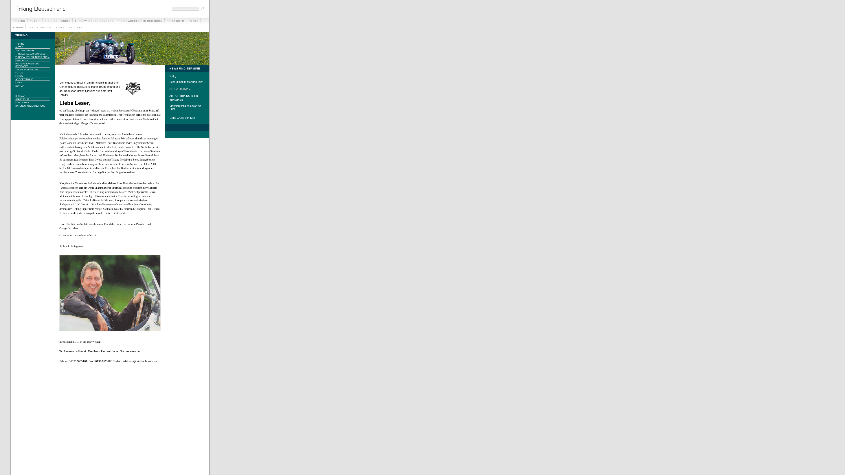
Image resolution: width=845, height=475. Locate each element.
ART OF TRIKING (40, 27)
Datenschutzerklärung (30, 106)
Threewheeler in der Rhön (140, 21)
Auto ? (35, 21)
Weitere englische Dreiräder (27, 64)
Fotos (193, 21)
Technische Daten (26, 69)
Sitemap (20, 96)
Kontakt (76, 27)
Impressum (22, 99)
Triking (19, 21)
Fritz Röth (175, 21)
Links (60, 27)
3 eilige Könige (57, 21)
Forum (18, 27)
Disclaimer (22, 102)
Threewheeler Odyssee (94, 21)
